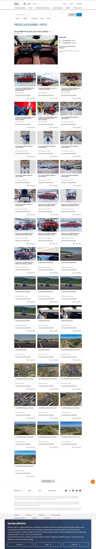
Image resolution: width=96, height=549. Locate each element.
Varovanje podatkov (19, 518)
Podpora (16, 515)
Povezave (28, 515)
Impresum (41, 515)
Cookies (34, 518)
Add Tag (72, 14)
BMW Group (17, 490)
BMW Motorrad (52, 490)
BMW (29, 490)
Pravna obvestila (56, 515)
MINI (39, 490)
